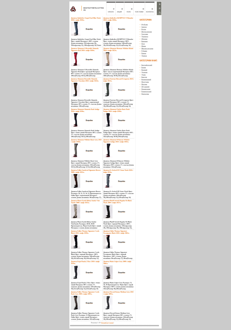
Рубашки (144, 51)
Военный (144, 70)
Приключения (145, 89)
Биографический (146, 65)
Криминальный (146, 79)
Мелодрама (145, 82)
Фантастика (145, 94)
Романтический (146, 91)
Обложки (144, 39)
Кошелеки (144, 41)
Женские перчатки (147, 48)
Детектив (144, 72)
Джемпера (144, 36)
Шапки (143, 46)
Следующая (109, 322)
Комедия (144, 77)
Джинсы (144, 55)
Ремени (143, 53)
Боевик (143, 67)
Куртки (143, 29)
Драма (143, 74)
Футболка (144, 24)
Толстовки (144, 34)
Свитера (144, 27)
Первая (103, 322)
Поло (143, 43)
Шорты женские (146, 31)
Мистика (144, 84)
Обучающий (145, 86)
